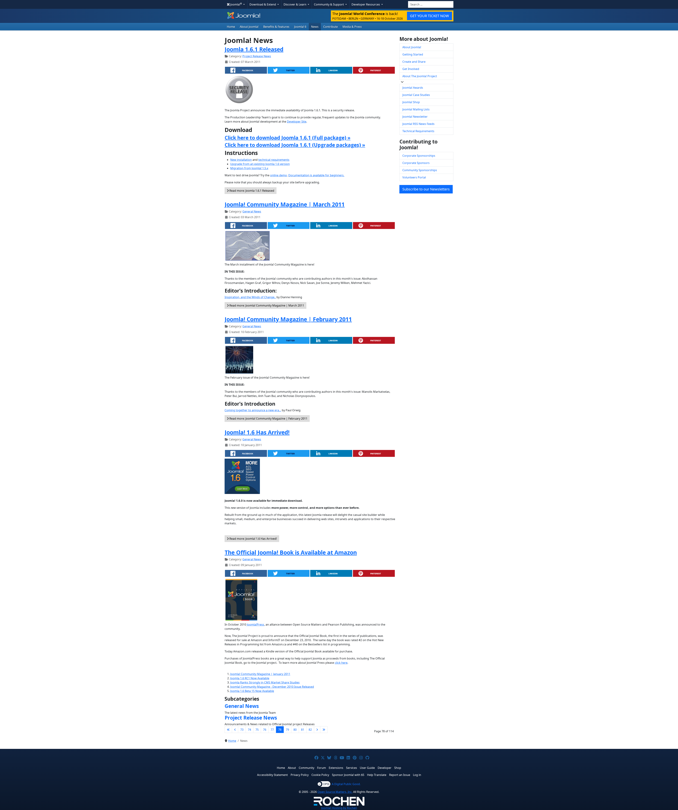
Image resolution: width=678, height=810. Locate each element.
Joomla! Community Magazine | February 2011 (288, 319)
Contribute (330, 27)
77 (272, 730)
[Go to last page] (324, 729)
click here (341, 663)
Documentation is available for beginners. (316, 175)
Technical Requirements (418, 131)
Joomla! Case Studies (416, 95)
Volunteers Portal (414, 177)
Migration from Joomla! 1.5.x (249, 168)
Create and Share (414, 62)
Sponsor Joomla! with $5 (348, 775)
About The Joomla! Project (419, 76)
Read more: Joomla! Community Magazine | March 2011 (266, 305)
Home (231, 27)
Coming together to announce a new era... (253, 410)
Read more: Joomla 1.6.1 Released (251, 191)
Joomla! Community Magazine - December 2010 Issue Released (272, 687)
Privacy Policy (300, 775)
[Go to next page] (317, 729)
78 (279, 730)
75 (257, 730)
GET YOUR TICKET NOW (429, 15)
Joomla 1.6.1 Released (254, 49)
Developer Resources (366, 4)
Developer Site (296, 121)
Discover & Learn (295, 4)
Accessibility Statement (272, 775)
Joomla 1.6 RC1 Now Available (249, 678)
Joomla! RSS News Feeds (418, 124)
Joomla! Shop (411, 102)
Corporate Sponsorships (418, 156)
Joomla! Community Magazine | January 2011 (260, 674)
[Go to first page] (228, 729)
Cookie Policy (320, 775)
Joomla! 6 (300, 27)
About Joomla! (249, 27)
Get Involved (410, 69)
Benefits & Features (276, 27)
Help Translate (376, 775)
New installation (241, 160)
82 (310, 730)
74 (249, 730)
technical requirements (273, 160)
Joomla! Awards (412, 88)
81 (302, 730)
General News (251, 211)
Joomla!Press (255, 624)
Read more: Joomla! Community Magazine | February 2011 (268, 418)
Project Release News (256, 56)
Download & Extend (263, 4)
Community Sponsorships (419, 170)
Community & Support (329, 4)
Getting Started (412, 54)
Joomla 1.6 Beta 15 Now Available (252, 691)
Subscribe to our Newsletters (426, 189)
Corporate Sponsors (416, 163)
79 (287, 730)
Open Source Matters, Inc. (334, 792)
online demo (278, 175)
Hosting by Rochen (339, 808)
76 (264, 730)
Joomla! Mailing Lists (416, 109)
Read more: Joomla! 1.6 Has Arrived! (253, 539)
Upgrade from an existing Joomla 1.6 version (260, 164)
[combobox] (430, 4)
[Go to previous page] (235, 729)
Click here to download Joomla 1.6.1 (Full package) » (287, 137)
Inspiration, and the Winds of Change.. (250, 297)
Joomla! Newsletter (415, 117)
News (315, 27)
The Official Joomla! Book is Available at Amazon (291, 552)
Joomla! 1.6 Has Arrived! (257, 432)
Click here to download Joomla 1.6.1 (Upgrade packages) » (295, 145)
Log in (417, 775)
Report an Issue (399, 775)
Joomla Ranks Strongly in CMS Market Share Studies (265, 682)
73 (241, 730)
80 (295, 730)
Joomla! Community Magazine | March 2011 (285, 204)
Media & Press (352, 27)
